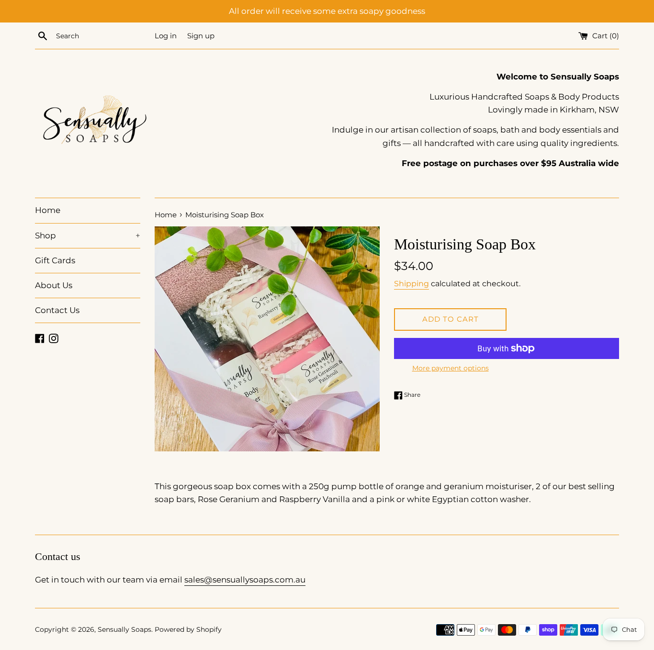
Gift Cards (55, 260)
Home (47, 210)
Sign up (200, 35)
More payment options (450, 368)
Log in (166, 35)
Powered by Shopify (188, 629)
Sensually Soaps (124, 629)
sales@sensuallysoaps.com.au (244, 579)
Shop (87, 235)
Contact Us (57, 310)
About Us (53, 285)
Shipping (411, 283)
